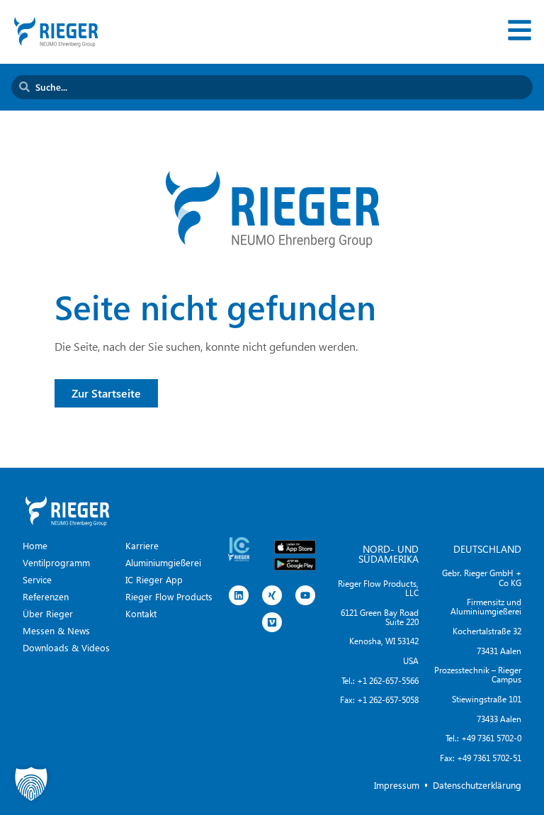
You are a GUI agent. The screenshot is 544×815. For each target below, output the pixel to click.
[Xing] (272, 595)
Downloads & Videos (66, 647)
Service (37, 579)
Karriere (142, 545)
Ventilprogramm (56, 562)
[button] (31, 784)
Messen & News (56, 630)
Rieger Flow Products (168, 596)
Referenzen (46, 596)
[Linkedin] (239, 595)
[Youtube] (305, 595)
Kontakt (141, 613)
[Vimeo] (272, 622)
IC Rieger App (154, 579)
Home (35, 545)
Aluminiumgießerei (163, 562)
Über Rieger (48, 613)
